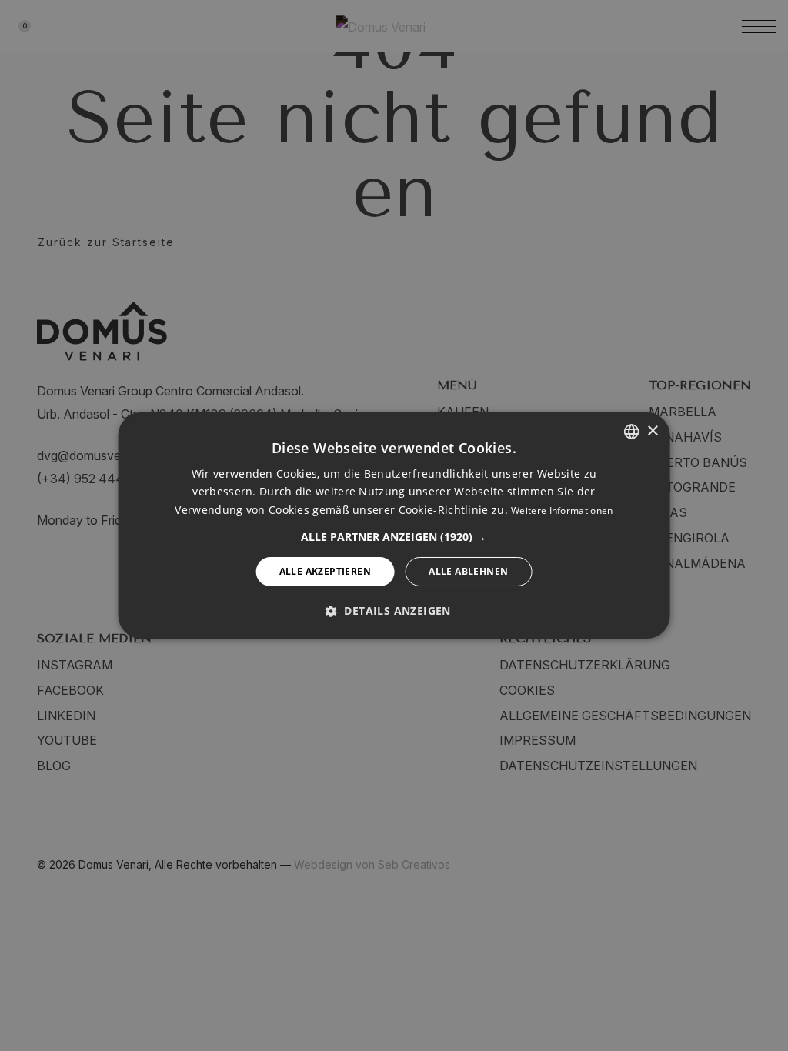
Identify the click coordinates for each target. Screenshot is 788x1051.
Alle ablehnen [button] (468, 571)
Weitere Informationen (562, 510)
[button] (393, 537)
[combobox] (631, 431)
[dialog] (394, 525)
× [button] (652, 430)
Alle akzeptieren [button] (325, 571)
